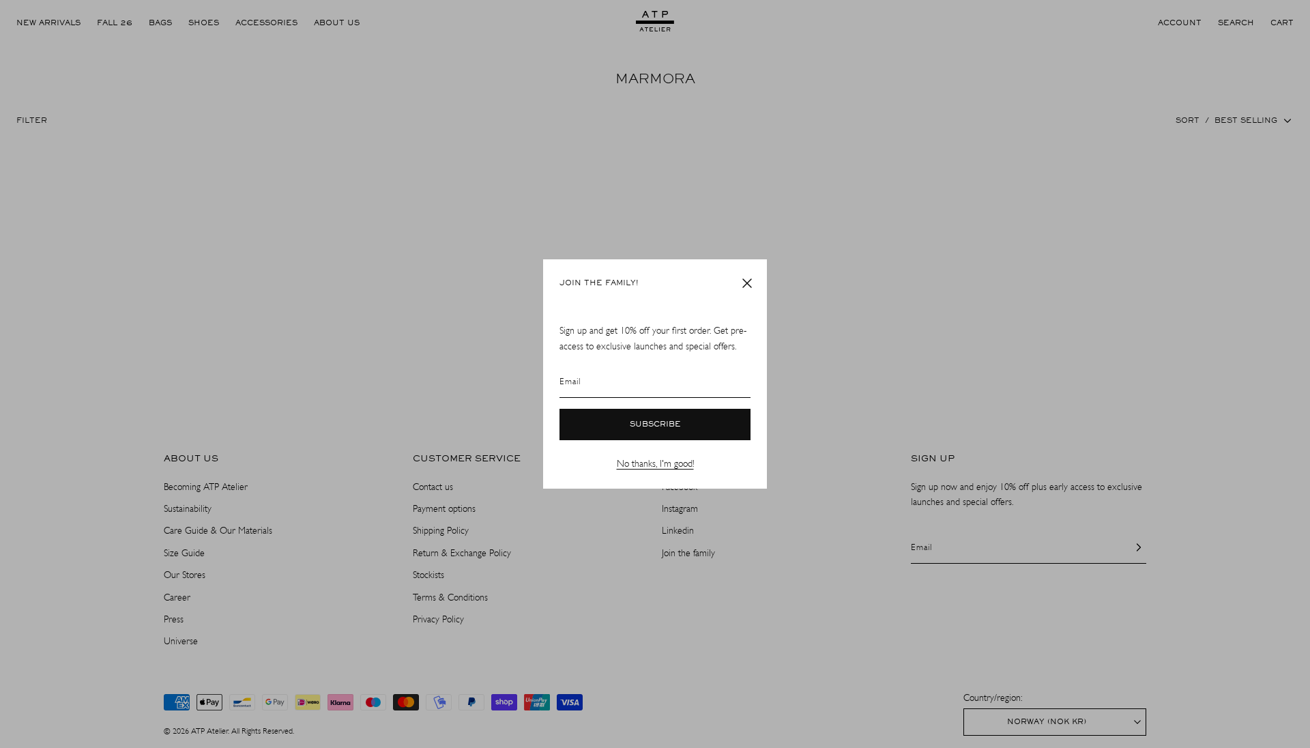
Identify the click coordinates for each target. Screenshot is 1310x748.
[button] (747, 283)
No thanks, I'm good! (655, 464)
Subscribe (655, 424)
